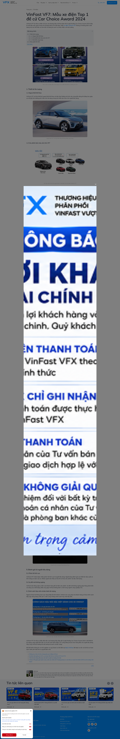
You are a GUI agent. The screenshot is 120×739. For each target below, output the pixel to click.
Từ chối (24, 735)
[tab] (59, 553)
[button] (31, 711)
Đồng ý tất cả (9, 735)
